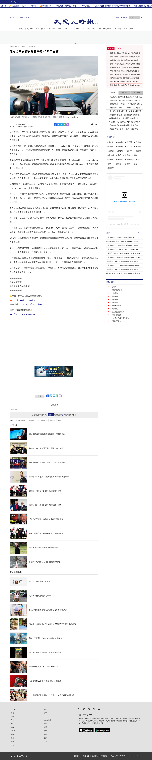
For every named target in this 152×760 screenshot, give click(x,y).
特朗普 (52, 420)
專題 (12, 738)
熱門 (43, 29)
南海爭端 (115, 296)
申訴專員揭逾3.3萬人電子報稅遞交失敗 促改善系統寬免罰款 (125, 71)
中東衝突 (115, 299)
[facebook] (84, 709)
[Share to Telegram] (61, 124)
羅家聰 (138, 146)
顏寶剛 (120, 151)
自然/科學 (107, 29)
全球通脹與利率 (117, 290)
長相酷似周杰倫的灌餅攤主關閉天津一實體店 (125, 125)
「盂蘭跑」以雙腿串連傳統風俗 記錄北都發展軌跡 (125, 97)
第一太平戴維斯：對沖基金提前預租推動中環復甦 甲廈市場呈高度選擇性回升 (125, 75)
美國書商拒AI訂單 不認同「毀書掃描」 (124, 129)
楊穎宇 (129, 151)
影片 (12, 713)
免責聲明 (95, 756)
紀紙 (114, 29)
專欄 (77, 29)
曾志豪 (111, 142)
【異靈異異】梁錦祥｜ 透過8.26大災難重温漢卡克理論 (125, 104)
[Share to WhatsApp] (64, 124)
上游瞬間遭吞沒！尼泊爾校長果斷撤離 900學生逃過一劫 (124, 115)
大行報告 (115, 309)
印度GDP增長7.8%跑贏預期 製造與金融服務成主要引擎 (125, 67)
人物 (12, 745)
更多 (135, 164)
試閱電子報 (13, 17)
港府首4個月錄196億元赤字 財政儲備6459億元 (125, 85)
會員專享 (30, 29)
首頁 (21, 29)
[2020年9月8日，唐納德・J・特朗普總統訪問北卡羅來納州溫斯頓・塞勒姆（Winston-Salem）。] (54, 85)
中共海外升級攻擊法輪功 (120, 318)
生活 (88, 29)
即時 (37, 29)
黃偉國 (111, 151)
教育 (125, 29)
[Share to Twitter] (58, 124)
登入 (50, 415)
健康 (94, 29)
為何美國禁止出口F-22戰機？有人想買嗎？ (124, 108)
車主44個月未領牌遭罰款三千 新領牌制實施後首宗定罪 (126, 57)
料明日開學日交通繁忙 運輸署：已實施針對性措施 (126, 82)
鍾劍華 (120, 142)
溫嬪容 (118, 164)
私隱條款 (104, 756)
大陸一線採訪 (116, 315)
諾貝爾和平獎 (42, 420)
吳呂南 (129, 146)
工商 (45, 741)
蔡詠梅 (138, 151)
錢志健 (111, 146)
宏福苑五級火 (116, 321)
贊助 (117, 17)
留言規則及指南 (13, 409)
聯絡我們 (86, 756)
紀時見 (114, 287)
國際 (60, 29)
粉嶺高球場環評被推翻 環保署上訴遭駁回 (124, 78)
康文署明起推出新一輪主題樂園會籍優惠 (124, 60)
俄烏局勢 (115, 302)
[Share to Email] (67, 124)
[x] (94, 709)
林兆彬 (111, 155)
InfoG (71, 29)
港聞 (48, 29)
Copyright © (115, 756)
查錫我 (127, 164)
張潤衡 (127, 155)
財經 (65, 29)
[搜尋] (141, 17)
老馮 (139, 159)
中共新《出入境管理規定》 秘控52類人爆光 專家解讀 (125, 122)
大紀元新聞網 (14, 46)
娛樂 (131, 29)
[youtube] (99, 709)
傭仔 (119, 155)
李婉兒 (120, 159)
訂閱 (63, 415)
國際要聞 (32, 46)
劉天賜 (129, 142)
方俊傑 (138, 142)
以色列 (31, 420)
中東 (59, 420)
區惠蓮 (111, 168)
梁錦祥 (120, 146)
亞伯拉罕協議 (20, 420)
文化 (99, 29)
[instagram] (79, 709)
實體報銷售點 (24, 17)
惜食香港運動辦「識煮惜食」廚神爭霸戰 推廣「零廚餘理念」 (126, 53)
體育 (120, 29)
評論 (82, 29)
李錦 (135, 155)
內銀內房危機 (116, 305)
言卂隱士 (130, 159)
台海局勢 (115, 293)
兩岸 (54, 29)
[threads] (89, 709)
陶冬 (110, 164)
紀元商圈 (124, 17)
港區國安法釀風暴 (118, 312)
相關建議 (76, 756)
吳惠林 (111, 159)
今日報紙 (14, 709)
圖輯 (45, 738)
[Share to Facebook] (55, 124)
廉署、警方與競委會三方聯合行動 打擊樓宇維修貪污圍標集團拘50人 (126, 64)
